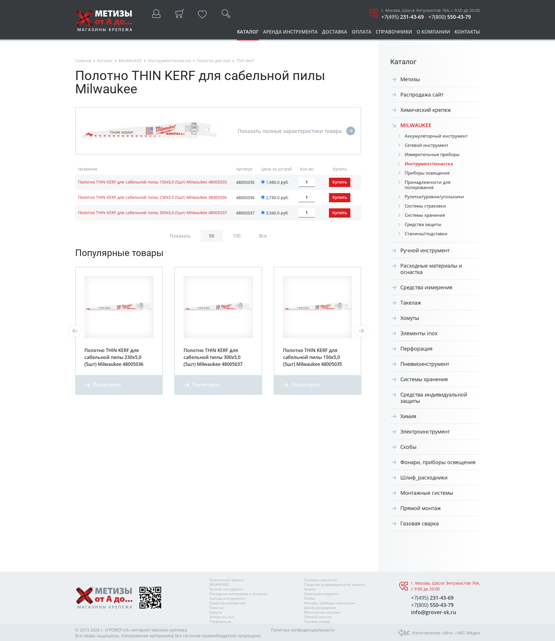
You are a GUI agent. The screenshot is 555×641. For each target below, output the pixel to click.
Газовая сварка (419, 523)
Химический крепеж (425, 110)
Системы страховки (425, 205)
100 (236, 236)
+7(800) (449, 16)
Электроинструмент (425, 431)
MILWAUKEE (130, 60)
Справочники (394, 33)
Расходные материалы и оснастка (431, 268)
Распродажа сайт (421, 94)
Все (263, 236)
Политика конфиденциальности (302, 630)
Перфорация (416, 348)
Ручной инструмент (424, 250)
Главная (83, 60)
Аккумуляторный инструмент (436, 135)
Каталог (248, 33)
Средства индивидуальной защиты (433, 397)
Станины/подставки (426, 233)
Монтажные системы (426, 493)
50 (211, 236)
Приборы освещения (427, 172)
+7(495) (402, 16)
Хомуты (409, 318)
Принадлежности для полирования (427, 184)
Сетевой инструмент (426, 145)
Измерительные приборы (432, 154)
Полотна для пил (213, 60)
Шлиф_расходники (423, 477)
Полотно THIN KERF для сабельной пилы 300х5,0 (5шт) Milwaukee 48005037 (152, 212)
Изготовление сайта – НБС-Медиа (446, 633)
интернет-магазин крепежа (159, 630)
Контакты (467, 33)
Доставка (334, 33)
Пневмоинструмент (424, 364)
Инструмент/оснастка (169, 60)
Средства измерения (426, 287)
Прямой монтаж (420, 508)
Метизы (410, 79)
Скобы (408, 447)
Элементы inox (418, 333)
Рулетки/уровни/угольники (434, 196)
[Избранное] (202, 14)
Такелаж (410, 302)
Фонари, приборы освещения (438, 462)
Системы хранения (425, 215)
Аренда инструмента (290, 33)
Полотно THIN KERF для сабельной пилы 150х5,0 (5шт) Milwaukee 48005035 (152, 182)
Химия (408, 416)
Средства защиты (423, 224)
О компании (433, 33)
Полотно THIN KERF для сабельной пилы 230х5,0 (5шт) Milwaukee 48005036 (152, 197)
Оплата (361, 33)
